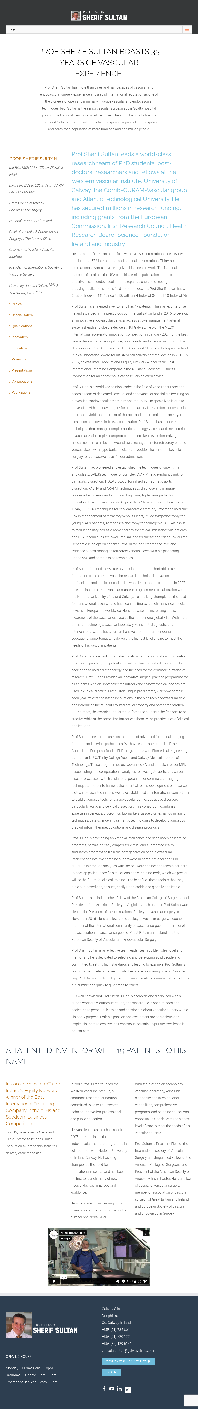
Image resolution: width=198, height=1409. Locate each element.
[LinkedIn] (119, 1388)
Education (19, 348)
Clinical (17, 304)
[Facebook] (104, 1388)
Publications (21, 392)
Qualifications (22, 326)
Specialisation (22, 315)
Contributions (22, 381)
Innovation (20, 337)
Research (19, 359)
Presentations (22, 370)
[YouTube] (111, 1388)
